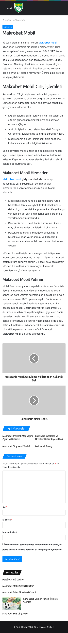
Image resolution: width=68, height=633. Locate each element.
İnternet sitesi (9, 532)
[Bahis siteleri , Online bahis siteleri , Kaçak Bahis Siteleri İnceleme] (18, 8)
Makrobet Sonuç (43, 446)
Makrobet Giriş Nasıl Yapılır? (16, 446)
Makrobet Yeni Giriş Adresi (15, 613)
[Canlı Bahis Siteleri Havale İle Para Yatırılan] (11, 603)
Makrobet (21, 20)
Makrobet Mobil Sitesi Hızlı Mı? (18, 586)
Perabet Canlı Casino (13, 579)
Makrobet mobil (47, 42)
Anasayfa (9, 20)
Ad (4, 507)
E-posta (7, 519)
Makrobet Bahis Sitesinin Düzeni (19, 592)
